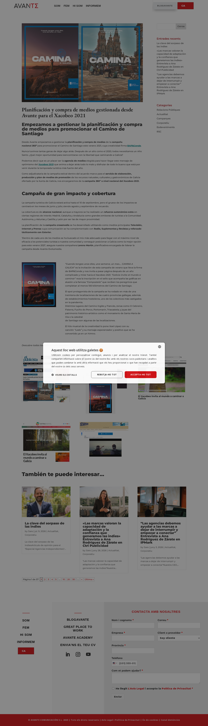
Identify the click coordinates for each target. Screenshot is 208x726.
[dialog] (104, 363)
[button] (64, 374)
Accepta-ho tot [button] (140, 374)
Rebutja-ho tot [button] (107, 374)
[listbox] (159, 346)
